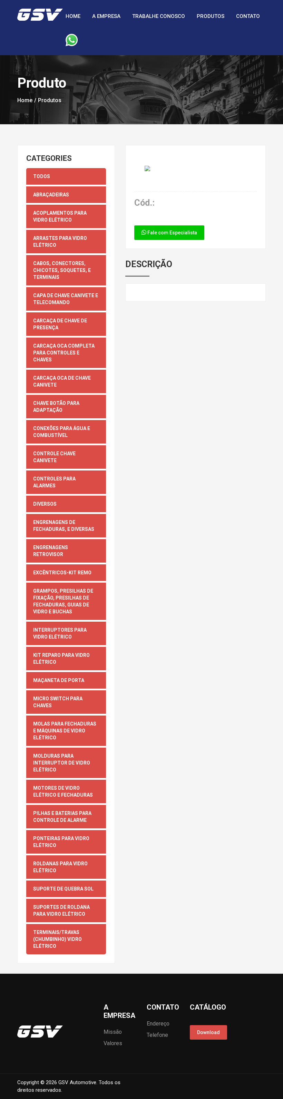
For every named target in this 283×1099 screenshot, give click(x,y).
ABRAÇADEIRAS (51, 194)
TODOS (41, 176)
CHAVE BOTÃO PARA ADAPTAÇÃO (56, 406)
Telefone (157, 1035)
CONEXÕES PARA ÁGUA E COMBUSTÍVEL (61, 432)
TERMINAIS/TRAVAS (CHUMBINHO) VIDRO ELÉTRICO (57, 939)
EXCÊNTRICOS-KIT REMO (62, 572)
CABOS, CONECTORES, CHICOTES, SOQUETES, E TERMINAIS (62, 270)
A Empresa (106, 16)
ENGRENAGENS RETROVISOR (50, 551)
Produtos (210, 16)
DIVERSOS (45, 504)
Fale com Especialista (171, 232)
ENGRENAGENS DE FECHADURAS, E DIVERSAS (63, 525)
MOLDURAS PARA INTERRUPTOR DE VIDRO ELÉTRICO (61, 762)
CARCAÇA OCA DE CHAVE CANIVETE (62, 381)
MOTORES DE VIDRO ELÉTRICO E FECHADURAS (63, 791)
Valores (113, 1043)
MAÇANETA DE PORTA (58, 680)
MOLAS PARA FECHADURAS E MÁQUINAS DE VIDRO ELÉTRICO (64, 730)
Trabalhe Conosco (158, 16)
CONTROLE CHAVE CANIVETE (54, 457)
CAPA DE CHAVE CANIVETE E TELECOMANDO (65, 299)
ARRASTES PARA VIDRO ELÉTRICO (60, 241)
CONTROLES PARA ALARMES (54, 482)
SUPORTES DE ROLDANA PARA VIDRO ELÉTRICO (61, 910)
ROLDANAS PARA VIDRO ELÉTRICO (60, 867)
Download (208, 1032)
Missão (113, 1032)
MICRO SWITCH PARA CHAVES (57, 702)
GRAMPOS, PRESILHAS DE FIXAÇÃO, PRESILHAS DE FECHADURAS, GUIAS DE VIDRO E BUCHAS (63, 601)
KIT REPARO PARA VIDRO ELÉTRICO (61, 658)
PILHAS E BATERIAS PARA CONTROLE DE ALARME (62, 816)
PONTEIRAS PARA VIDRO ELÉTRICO (61, 842)
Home (73, 16)
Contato (248, 16)
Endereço (158, 1023)
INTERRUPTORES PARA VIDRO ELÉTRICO (60, 633)
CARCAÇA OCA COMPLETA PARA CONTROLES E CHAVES (64, 352)
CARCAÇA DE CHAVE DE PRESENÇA (60, 324)
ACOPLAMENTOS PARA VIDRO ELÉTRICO (60, 216)
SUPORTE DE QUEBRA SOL (63, 889)
